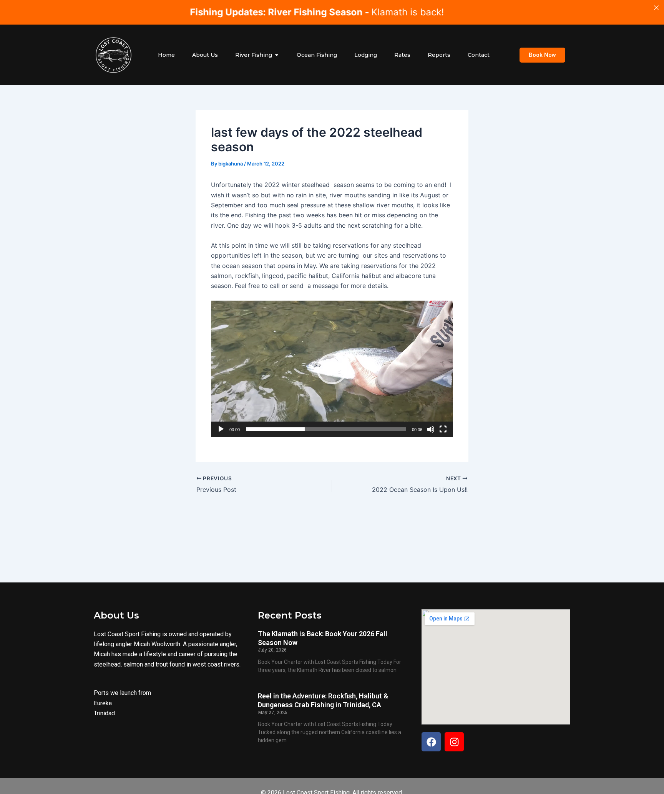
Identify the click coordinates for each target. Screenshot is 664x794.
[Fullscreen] (443, 429)
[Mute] (431, 429)
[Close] (656, 7)
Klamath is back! (289, 12)
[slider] (326, 429)
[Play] (221, 429)
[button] (332, 369)
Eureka (103, 702)
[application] (332, 369)
